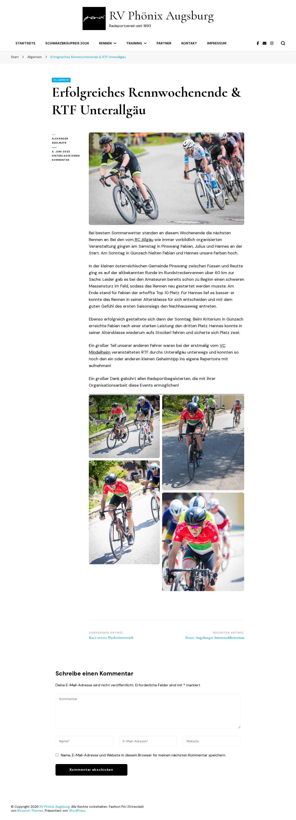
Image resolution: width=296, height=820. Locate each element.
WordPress (77, 810)
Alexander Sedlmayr (60, 140)
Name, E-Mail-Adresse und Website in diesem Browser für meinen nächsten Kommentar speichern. (143, 755)
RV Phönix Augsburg (161, 15)
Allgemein (61, 79)
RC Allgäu (143, 239)
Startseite (25, 43)
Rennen (105, 43)
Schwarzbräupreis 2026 (67, 43)
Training (134, 43)
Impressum (216, 43)
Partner (164, 43)
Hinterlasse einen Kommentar (67, 158)
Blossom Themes (30, 810)
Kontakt (189, 43)
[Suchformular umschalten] (283, 43)
